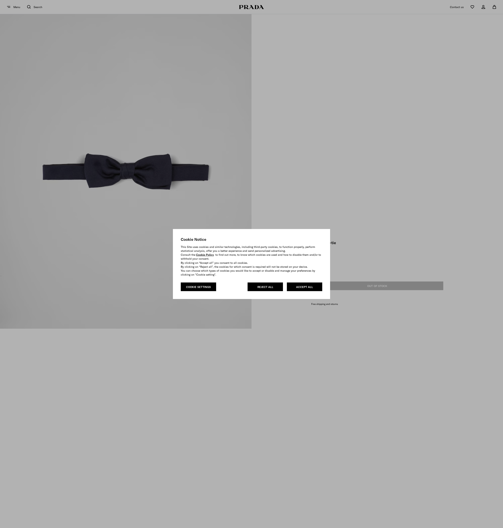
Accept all (304, 287)
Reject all (265, 287)
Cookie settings (198, 287)
